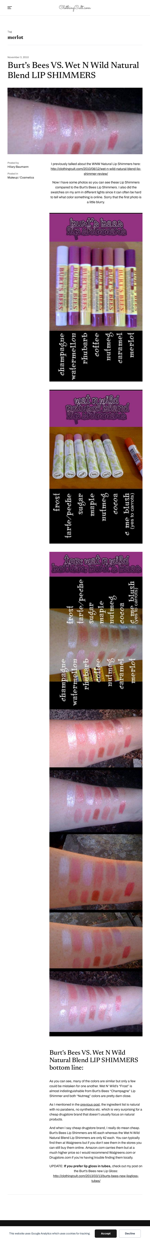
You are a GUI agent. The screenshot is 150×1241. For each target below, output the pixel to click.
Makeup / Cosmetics (21, 177)
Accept (105, 1233)
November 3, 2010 (18, 57)
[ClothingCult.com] (75, 8)
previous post (90, 1104)
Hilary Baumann (18, 166)
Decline (130, 1233)
